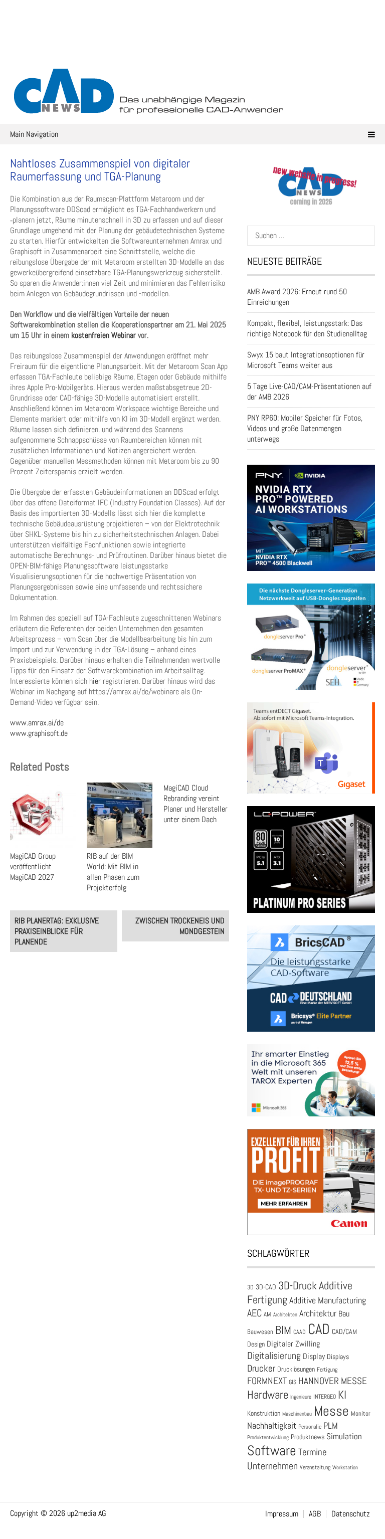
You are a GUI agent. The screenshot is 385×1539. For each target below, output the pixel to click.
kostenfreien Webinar (103, 335)
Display (314, 1356)
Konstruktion (263, 1413)
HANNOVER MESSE (332, 1381)
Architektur (317, 1313)
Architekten (285, 1314)
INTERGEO (324, 1396)
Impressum (281, 1514)
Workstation (345, 1467)
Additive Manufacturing (327, 1300)
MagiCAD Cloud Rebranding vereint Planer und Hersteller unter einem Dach (195, 804)
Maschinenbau (297, 1414)
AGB (315, 1514)
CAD (319, 1328)
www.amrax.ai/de (37, 722)
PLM (330, 1425)
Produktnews (307, 1437)
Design (256, 1344)
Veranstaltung (315, 1467)
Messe (331, 1411)
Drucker (261, 1368)
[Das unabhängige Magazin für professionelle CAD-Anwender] (192, 49)
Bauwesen (260, 1331)
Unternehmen (272, 1465)
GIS (292, 1382)
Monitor (360, 1413)
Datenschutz (350, 1514)
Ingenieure (300, 1396)
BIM (283, 1329)
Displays (338, 1356)
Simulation (344, 1436)
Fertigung (327, 1370)
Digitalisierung (274, 1355)
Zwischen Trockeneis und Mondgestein (180, 925)
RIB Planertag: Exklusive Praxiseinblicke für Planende (57, 931)
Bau (343, 1314)
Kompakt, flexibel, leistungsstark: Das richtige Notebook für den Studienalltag (307, 328)
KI (342, 1395)
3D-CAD (266, 1287)
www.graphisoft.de (39, 733)
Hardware (267, 1394)
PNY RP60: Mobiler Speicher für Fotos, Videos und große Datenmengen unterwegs (304, 428)
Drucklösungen (296, 1369)
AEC (254, 1312)
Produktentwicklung (268, 1437)
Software (271, 1450)
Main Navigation (34, 134)
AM (267, 1314)
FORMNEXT (267, 1381)
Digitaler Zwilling (293, 1343)
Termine (312, 1452)
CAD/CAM (344, 1331)
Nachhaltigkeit (271, 1425)
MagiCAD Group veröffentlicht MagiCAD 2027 (33, 866)
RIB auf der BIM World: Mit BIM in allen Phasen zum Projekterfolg (113, 872)
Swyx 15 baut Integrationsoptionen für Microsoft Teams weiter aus (305, 359)
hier (96, 681)
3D (250, 1287)
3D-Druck (297, 1285)
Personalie (309, 1427)
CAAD (299, 1332)
